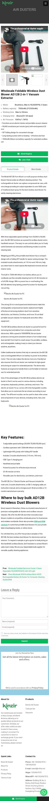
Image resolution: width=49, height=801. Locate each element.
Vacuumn (29, 713)
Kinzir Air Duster (7, 762)
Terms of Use (6, 778)
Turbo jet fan (30, 709)
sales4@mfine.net (38, 769)
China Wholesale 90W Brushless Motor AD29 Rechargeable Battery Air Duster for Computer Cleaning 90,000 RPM (23, 577)
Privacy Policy (6, 774)
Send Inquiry (26, 154)
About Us (4, 766)
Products (4, 770)
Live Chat (26, 160)
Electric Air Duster (32, 705)
